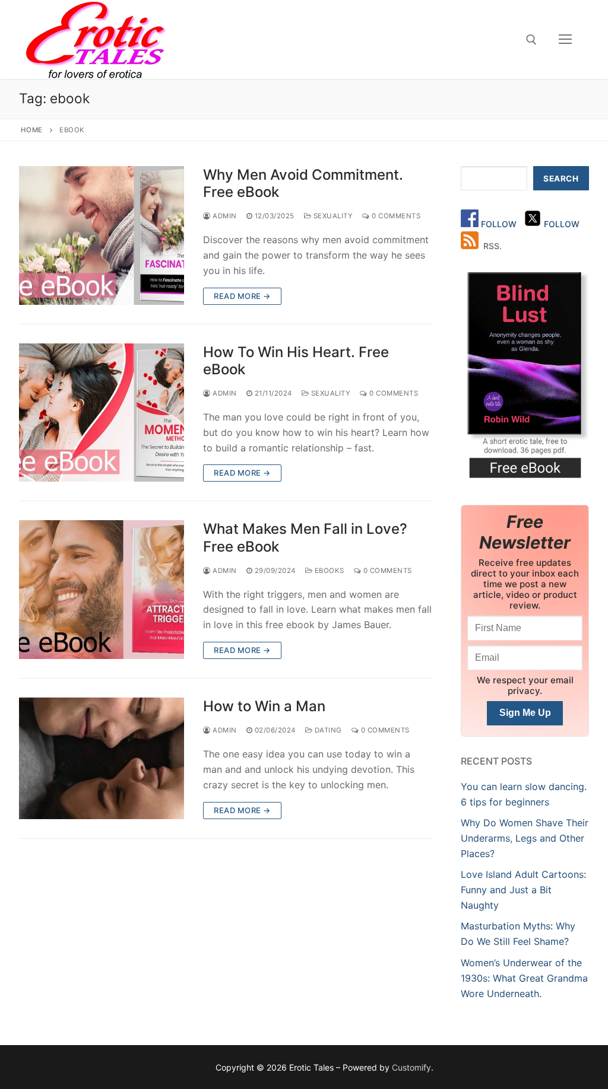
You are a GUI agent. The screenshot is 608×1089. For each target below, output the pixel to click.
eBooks (328, 570)
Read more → (242, 296)
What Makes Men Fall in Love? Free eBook (305, 537)
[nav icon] (565, 39)
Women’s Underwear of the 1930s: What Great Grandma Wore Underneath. (524, 978)
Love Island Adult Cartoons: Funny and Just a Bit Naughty (523, 889)
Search (560, 178)
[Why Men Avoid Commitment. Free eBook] (101, 235)
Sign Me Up (525, 713)
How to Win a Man (264, 706)
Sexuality (332, 216)
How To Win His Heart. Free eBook (296, 360)
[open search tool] (531, 39)
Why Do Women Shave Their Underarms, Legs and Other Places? (524, 838)
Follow (500, 224)
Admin (224, 216)
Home (32, 130)
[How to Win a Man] (101, 758)
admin (224, 730)
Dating (327, 730)
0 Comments (395, 216)
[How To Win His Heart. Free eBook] (101, 412)
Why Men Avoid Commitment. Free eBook (303, 183)
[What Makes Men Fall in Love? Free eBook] (101, 589)
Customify (411, 1067)
